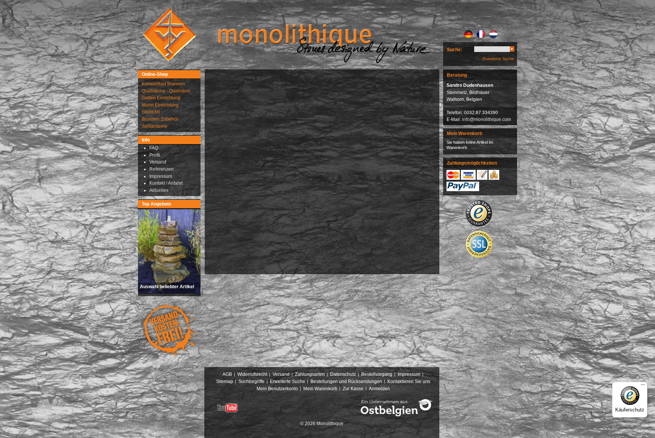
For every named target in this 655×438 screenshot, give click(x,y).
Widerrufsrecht (252, 374)
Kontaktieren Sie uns (408, 381)
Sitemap (224, 381)
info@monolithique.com (486, 119)
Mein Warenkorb (320, 388)
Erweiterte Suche (498, 59)
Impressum (409, 374)
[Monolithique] (169, 35)
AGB (227, 374)
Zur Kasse (353, 388)
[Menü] (642, 386)
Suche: (454, 49)
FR (480, 34)
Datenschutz (343, 374)
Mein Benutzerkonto (277, 388)
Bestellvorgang (376, 374)
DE (468, 34)
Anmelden (379, 388)
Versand (281, 374)
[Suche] (512, 50)
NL (493, 34)
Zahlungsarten (310, 374)
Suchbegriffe (251, 381)
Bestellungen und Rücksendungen (346, 381)
